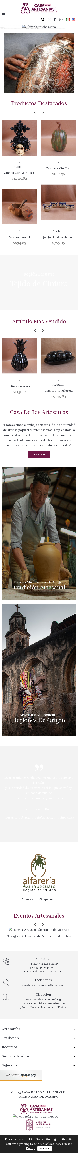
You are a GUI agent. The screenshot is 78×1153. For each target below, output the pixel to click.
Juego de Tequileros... (58, 391)
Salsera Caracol (19, 237)
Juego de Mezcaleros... (58, 237)
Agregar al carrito (19, 162)
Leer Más (38, 454)
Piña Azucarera (19, 386)
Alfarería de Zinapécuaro (39, 899)
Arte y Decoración (38, 64)
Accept (45, 1148)
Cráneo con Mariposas (19, 173)
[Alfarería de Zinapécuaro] (39, 872)
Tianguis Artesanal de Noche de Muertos (39, 936)
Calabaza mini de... (58, 168)
